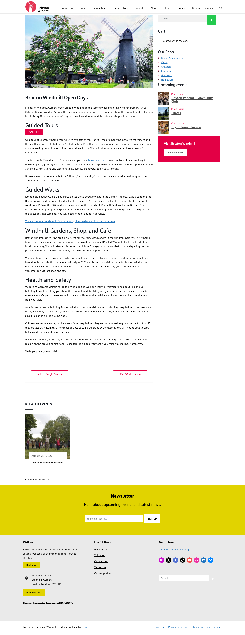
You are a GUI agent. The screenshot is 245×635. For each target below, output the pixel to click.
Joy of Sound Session (186, 127)
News (154, 8)
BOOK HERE (34, 132)
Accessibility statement (198, 627)
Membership (101, 549)
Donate (182, 8)
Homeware (167, 79)
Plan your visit (33, 592)
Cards (164, 62)
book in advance (97, 160)
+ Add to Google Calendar (49, 374)
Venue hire (100, 8)
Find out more (175, 152)
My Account (160, 627)
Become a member (202, 8)
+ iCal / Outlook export (130, 374)
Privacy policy (175, 627)
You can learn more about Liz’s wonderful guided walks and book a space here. (70, 221)
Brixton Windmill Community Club (192, 100)
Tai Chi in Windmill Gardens (47, 462)
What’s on (67, 8)
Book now (31, 565)
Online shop (101, 561)
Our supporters (102, 573)
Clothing (166, 71)
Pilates (176, 113)
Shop (167, 8)
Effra (84, 627)
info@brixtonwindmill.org (174, 549)
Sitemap (217, 627)
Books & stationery (172, 58)
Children (166, 66)
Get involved (121, 8)
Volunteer (99, 555)
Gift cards (166, 75)
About (139, 8)
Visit (83, 8)
